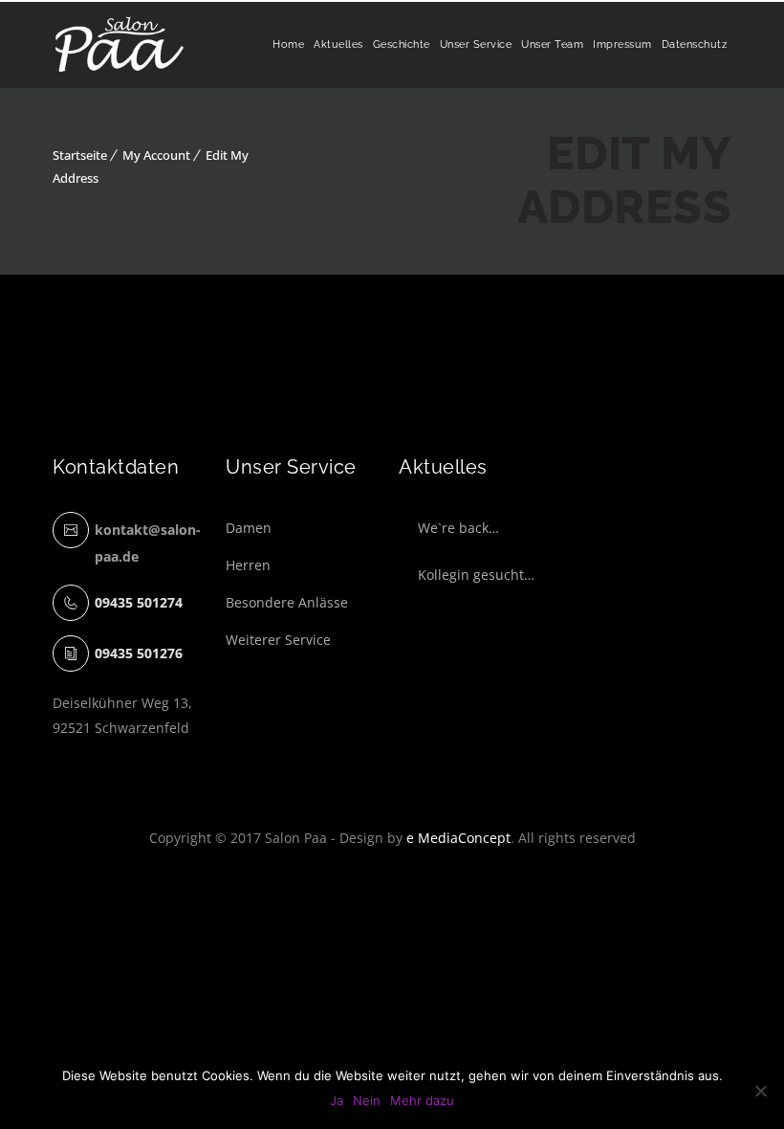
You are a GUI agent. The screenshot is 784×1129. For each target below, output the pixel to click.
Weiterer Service (278, 640)
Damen (249, 528)
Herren (248, 565)
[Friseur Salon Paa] (119, 45)
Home (288, 44)
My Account (156, 155)
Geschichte (401, 44)
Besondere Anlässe (287, 602)
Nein (367, 1100)
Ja (336, 1100)
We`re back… (458, 528)
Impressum (622, 44)
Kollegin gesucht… (476, 574)
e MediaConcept (458, 838)
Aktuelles (338, 44)
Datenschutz (695, 44)
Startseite (80, 155)
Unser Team (552, 44)
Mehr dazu (422, 1100)
